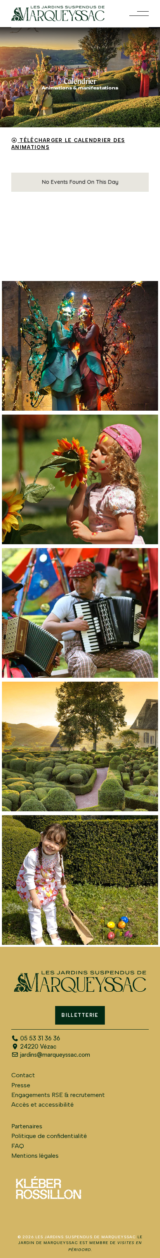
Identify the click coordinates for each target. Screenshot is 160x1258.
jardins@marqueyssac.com (55, 1054)
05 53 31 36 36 (40, 1038)
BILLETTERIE (79, 1015)
